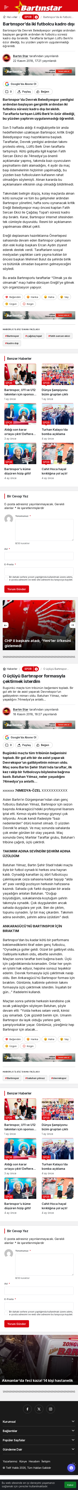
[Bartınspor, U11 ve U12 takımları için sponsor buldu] (20, 382)
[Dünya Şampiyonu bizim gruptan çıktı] (58, 382)
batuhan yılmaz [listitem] (35, 1078)
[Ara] (4, 17)
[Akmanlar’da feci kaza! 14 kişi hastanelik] (39, 1360)
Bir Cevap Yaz (17, 496)
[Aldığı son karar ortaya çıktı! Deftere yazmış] (20, 421)
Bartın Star (20, 56)
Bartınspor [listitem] (12, 335)
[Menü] (6, 7)
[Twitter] (39, 1409)
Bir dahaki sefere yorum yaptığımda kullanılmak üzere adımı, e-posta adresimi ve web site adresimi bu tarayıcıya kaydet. (41, 578)
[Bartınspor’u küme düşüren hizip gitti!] (20, 461)
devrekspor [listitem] (59, 1078)
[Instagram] (50, 1409)
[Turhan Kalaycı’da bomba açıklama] (58, 421)
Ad (7, 548)
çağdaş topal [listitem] (33, 335)
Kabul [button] (70, 1485)
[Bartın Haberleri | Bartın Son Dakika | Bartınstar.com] (38, 7)
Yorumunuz (23, 515)
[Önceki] (6, 625)
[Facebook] (27, 1409)
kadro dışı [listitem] (12, 343)
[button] (12, 17)
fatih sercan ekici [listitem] (59, 335)
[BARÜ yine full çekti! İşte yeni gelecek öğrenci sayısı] (39, 625)
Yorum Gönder (16, 589)
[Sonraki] (72, 625)
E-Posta (10, 564)
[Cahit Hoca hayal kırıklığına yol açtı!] (58, 461)
